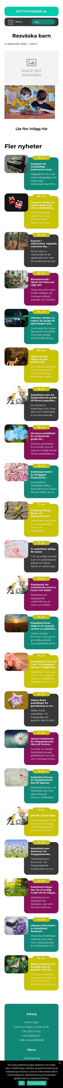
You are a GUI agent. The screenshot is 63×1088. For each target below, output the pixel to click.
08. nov (41, 196)
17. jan (41, 504)
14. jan (41, 842)
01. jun (41, 311)
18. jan (41, 388)
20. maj (41, 350)
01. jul (41, 157)
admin (33, 43)
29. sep (41, 234)
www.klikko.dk (35, 1040)
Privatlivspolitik (37, 1083)
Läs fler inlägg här (32, 129)
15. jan (41, 732)
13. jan (41, 958)
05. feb (41, 273)
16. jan (41, 616)
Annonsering (32, 1058)
